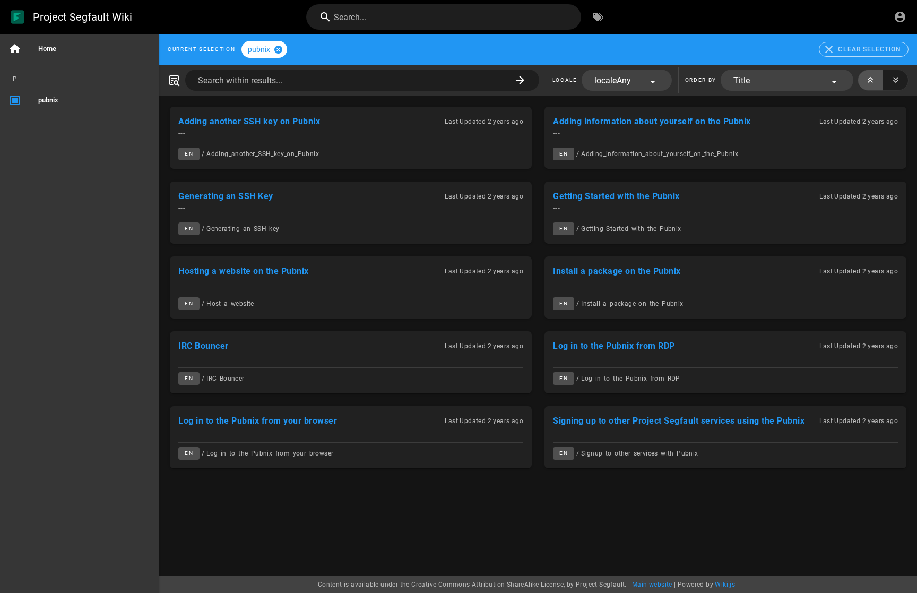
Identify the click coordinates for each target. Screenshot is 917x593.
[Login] (900, 17)
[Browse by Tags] (598, 17)
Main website (652, 584)
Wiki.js (725, 584)
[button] (627, 80)
